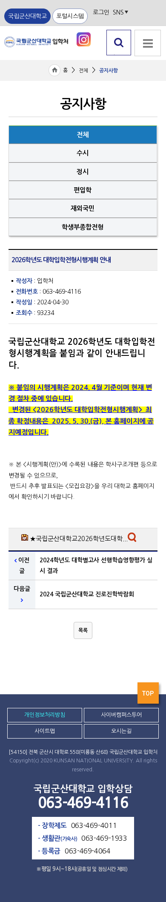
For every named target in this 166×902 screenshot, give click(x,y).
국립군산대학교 (27, 16)
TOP (149, 695)
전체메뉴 (147, 60)
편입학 (83, 190)
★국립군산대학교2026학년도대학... (79, 538)
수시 (83, 153)
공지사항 (108, 70)
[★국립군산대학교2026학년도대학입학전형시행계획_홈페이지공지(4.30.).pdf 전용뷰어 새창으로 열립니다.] (133, 539)
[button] (83, 630)
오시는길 (121, 731)
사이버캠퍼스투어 (121, 715)
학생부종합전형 (82, 227)
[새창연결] (84, 39)
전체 (83, 70)
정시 (83, 172)
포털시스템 (70, 16)
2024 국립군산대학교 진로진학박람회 (87, 594)
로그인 (101, 12)
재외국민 (82, 208)
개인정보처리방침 (44, 715)
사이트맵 (44, 731)
